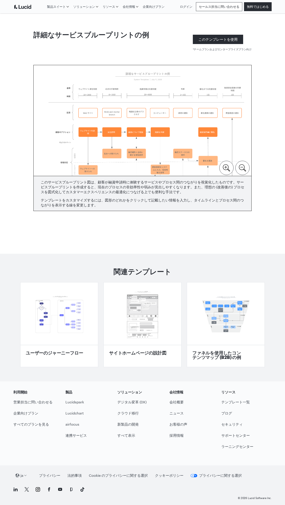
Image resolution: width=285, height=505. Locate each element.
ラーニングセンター (237, 446)
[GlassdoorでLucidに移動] (71, 489)
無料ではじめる (258, 6)
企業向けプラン (154, 6)
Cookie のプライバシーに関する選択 (118, 475)
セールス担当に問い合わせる (219, 6)
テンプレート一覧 (235, 402)
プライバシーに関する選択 (220, 475)
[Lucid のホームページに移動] (29, 6)
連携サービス (76, 435)
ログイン (186, 6)
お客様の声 (178, 424)
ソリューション (84, 6)
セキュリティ (232, 424)
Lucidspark (74, 402)
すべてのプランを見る (31, 424)
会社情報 (129, 6)
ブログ (226, 413)
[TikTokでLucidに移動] (82, 489)
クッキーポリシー (169, 475)
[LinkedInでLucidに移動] (15, 489)
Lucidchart (74, 413)
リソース (109, 6)
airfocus (72, 424)
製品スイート (56, 6)
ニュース (176, 413)
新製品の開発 (128, 424)
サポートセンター (235, 435)
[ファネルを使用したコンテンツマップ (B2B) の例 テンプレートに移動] (226, 324)
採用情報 (176, 435)
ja (21, 475)
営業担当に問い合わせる (33, 402)
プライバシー (49, 475)
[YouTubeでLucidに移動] (60, 489)
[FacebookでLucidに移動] (49, 489)
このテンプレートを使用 (218, 39)
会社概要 (176, 402)
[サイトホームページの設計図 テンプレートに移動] (142, 324)
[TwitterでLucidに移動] (26, 489)
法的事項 (74, 475)
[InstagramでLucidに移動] (38, 489)
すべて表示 (126, 435)
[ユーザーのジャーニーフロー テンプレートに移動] (59, 324)
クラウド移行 (128, 413)
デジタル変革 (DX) (132, 402)
